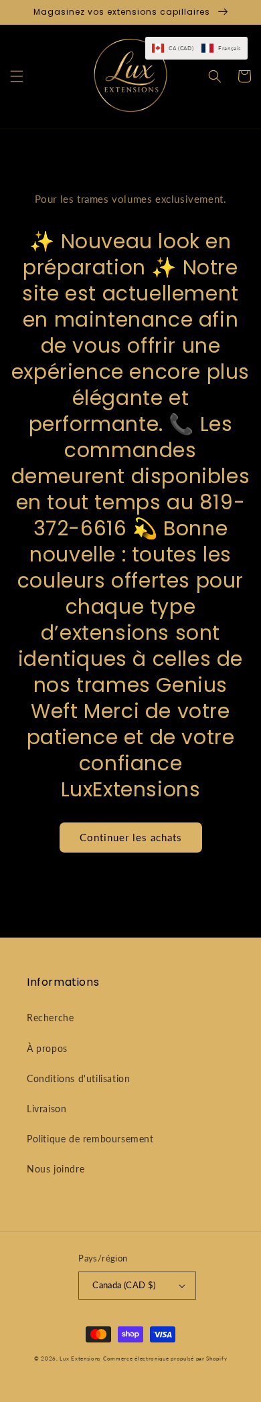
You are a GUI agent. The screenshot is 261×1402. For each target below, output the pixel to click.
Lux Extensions (80, 1358)
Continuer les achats (131, 837)
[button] (16, 76)
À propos (47, 1048)
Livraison (46, 1108)
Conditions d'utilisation (78, 1078)
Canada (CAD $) (124, 1285)
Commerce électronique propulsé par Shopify (165, 1358)
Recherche (50, 1017)
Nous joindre (55, 1168)
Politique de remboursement (90, 1138)
